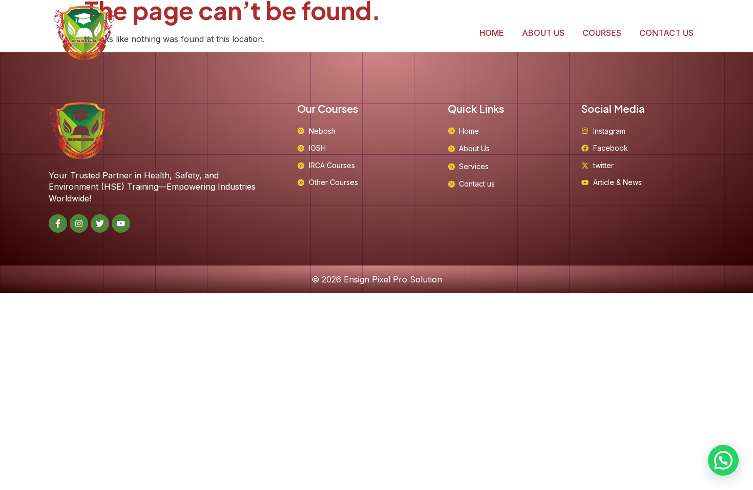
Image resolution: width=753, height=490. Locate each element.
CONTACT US (666, 33)
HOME (491, 33)
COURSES (601, 33)
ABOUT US (543, 33)
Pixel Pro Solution (407, 279)
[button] (723, 460)
